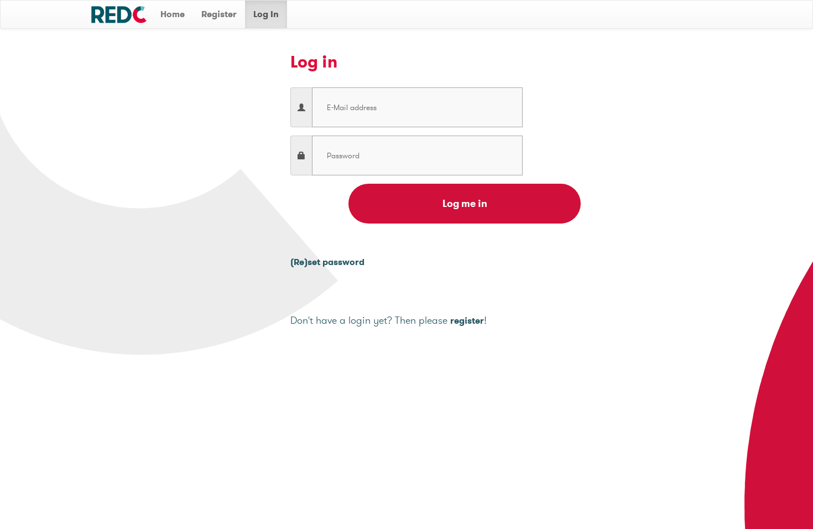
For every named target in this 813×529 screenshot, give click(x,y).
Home (172, 14)
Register (219, 14)
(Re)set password (327, 262)
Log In (266, 14)
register (467, 320)
